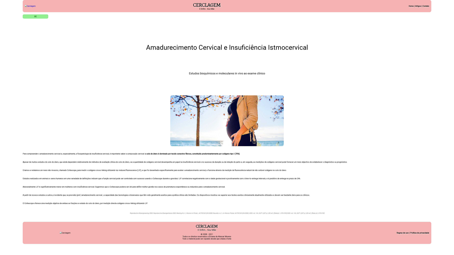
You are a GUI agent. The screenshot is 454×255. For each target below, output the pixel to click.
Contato (426, 6)
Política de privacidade (419, 233)
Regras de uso (403, 233)
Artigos (418, 6)
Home (411, 6)
